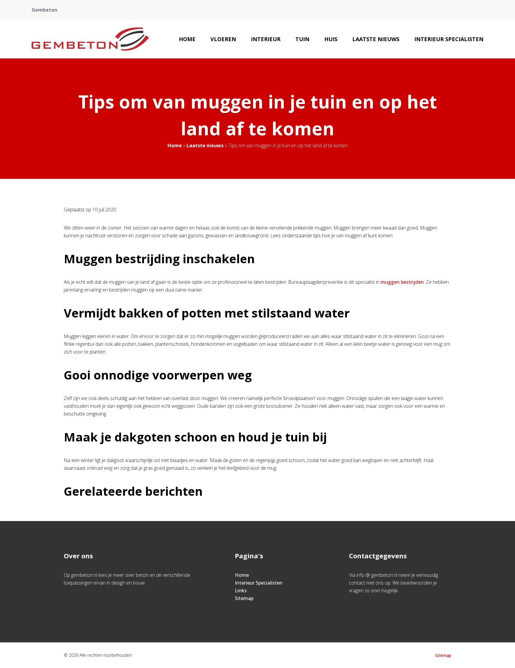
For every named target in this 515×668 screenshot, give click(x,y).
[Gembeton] (90, 39)
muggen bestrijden (402, 282)
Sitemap (244, 598)
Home (187, 39)
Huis (330, 39)
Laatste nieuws (375, 39)
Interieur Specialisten (448, 39)
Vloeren (223, 39)
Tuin (302, 39)
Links (241, 590)
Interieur (265, 39)
